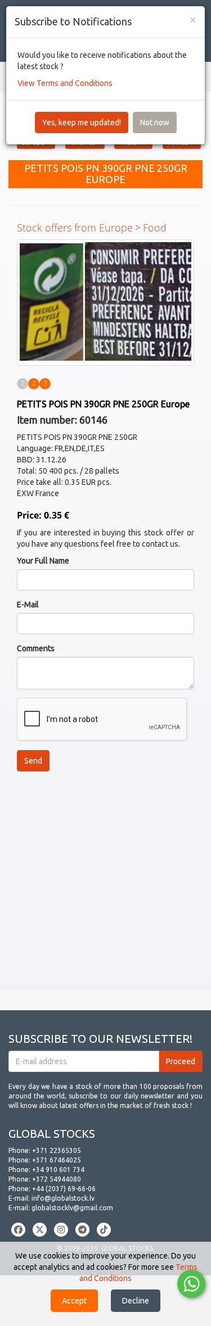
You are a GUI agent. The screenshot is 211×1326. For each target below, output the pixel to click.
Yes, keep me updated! (81, 122)
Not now (154, 122)
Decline (135, 1300)
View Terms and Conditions (65, 83)
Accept (74, 1300)
